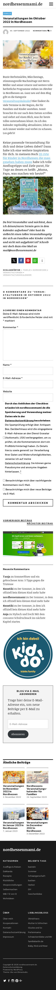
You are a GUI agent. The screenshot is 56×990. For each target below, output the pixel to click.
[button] (14, 260)
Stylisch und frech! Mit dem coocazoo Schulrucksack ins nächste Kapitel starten (24, 617)
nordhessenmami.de (22, 4)
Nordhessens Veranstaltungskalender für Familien (37, 790)
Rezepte (7, 876)
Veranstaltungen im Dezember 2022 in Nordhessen (37, 827)
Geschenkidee (35, 894)
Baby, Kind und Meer (38, 946)
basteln (32, 867)
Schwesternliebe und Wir (40, 936)
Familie (7, 13)
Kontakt (7, 927)
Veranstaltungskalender (17, 101)
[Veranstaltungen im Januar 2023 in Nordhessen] (14, 813)
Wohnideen (8, 898)
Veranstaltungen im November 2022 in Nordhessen (13, 790)
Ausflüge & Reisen (12, 867)
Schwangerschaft (36, 876)
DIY (29, 889)
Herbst (31, 885)
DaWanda (7, 871)
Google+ (21, 980)
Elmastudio (23, 972)
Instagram (13, 980)
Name (7, 365)
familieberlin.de (35, 941)
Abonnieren (18, 734)
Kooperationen (10, 923)
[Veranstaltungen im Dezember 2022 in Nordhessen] (37, 813)
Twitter (5, 980)
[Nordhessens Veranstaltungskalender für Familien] (37, 777)
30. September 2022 (20, 30)
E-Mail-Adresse (13, 378)
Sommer (32, 871)
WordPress (18, 969)
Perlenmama (34, 932)
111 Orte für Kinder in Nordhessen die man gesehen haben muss (26, 158)
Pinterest (17, 980)
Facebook (9, 980)
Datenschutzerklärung (19, 420)
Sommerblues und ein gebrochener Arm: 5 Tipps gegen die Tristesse (23, 580)
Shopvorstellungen (12, 885)
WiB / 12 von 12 (10, 894)
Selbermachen (10, 889)
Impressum (8, 936)
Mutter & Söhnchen (37, 923)
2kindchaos (33, 918)
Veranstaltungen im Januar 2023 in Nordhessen (13, 825)
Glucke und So (35, 927)
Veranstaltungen (13, 272)
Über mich (8, 918)
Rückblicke (8, 880)
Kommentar (10, 327)
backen (31, 880)
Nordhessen (40, 270)
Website (7, 391)
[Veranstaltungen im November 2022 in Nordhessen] (14, 777)
